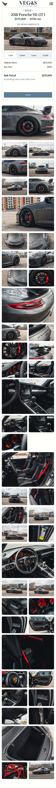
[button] (51, 3)
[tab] (10, 55)
